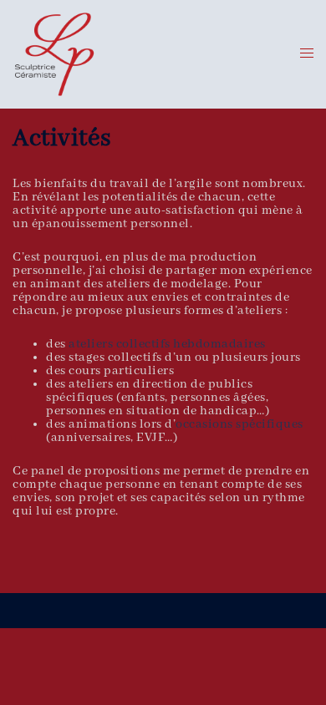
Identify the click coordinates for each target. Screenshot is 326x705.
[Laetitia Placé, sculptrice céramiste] (54, 54)
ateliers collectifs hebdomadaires (167, 344)
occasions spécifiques (239, 424)
